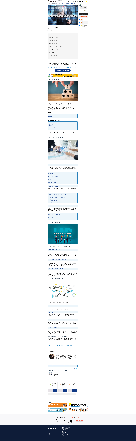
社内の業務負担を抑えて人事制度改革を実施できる (55, 46)
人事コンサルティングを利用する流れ (53, 49)
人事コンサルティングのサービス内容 (53, 37)
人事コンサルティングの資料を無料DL (63, 70)
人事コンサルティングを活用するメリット (54, 43)
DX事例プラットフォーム (51, 434)
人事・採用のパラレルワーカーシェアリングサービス (85, 25)
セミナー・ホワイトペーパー (68, 1)
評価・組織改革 (56, 3)
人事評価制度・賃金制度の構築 (53, 40)
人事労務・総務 (53, 3)
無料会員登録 (79, 420)
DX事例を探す (74, 1)
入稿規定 (63, 433)
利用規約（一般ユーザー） (65, 428)
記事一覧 (50, 3)
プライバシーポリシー (64, 429)
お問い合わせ (63, 431)
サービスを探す (79, 1)
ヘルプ (63, 435)
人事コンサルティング (60, 3)
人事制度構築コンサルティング (85, 19)
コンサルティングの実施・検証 (53, 55)
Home (48, 3)
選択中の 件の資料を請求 (83, 16)
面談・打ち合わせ (51, 52)
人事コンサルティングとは (52, 36)
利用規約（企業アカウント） (65, 432)
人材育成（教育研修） (85, 22)
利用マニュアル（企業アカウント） (66, 434)
